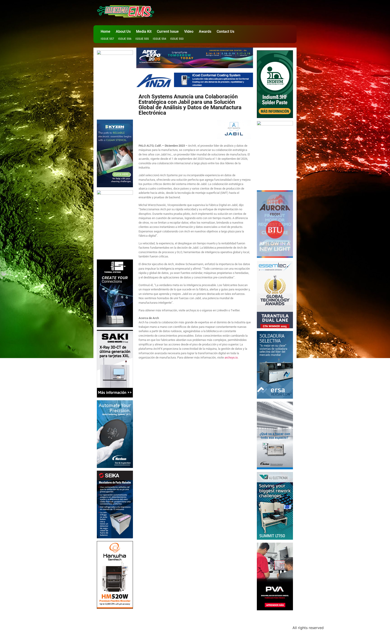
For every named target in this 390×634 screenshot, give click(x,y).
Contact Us (225, 31)
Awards (205, 31)
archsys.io (231, 357)
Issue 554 (159, 38)
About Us (123, 31)
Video (188, 31)
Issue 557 (107, 38)
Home (105, 31)
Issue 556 (124, 38)
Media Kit (143, 31)
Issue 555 (142, 38)
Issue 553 (176, 38)
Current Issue (168, 31)
